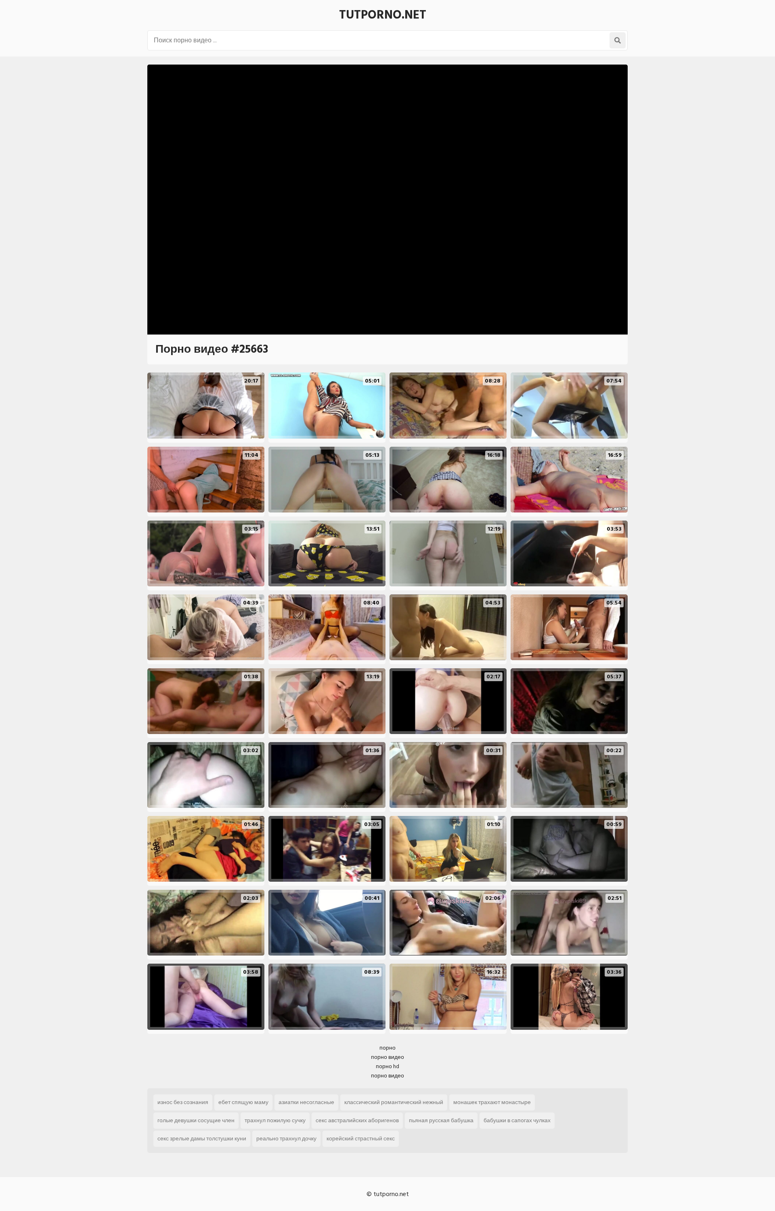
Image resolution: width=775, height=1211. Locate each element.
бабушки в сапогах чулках (517, 1120)
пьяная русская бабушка (441, 1120)
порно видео (387, 1057)
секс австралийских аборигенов (357, 1120)
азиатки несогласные (306, 1102)
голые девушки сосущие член (196, 1120)
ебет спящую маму (243, 1102)
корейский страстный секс (361, 1138)
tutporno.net (382, 15)
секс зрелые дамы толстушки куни (201, 1138)
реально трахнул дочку (286, 1138)
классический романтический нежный (393, 1102)
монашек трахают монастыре (492, 1102)
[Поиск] (618, 40)
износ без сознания (182, 1102)
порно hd (387, 1066)
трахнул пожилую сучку (275, 1120)
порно (387, 1047)
